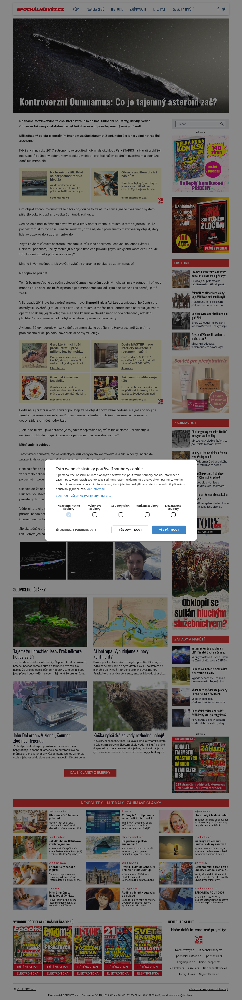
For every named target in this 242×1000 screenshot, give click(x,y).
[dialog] (121, 500)
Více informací (96, 489)
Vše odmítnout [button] (130, 529)
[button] (121, 495)
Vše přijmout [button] (169, 529)
